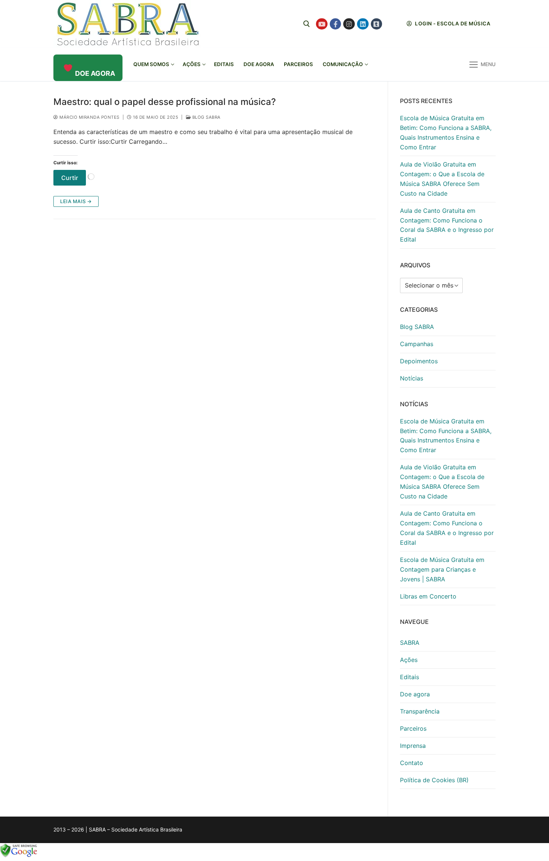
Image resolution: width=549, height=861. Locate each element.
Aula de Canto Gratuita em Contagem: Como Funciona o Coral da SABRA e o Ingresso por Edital (447, 225)
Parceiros (413, 728)
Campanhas (416, 344)
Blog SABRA (206, 117)
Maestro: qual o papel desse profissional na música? (164, 101)
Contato (411, 763)
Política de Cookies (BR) (434, 780)
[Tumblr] (376, 24)
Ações (409, 659)
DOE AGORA (95, 73)
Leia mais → (76, 201)
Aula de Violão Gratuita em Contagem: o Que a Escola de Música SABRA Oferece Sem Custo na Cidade (442, 179)
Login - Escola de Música (452, 24)
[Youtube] (322, 24)
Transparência (420, 711)
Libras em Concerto (428, 596)
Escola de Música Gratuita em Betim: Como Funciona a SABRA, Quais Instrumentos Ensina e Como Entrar (445, 132)
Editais (409, 677)
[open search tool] (306, 24)
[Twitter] (390, 24)
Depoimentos (419, 361)
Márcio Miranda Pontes (89, 117)
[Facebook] (335, 24)
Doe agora (415, 694)
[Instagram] (349, 24)
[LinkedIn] (363, 24)
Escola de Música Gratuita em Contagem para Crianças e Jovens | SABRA (442, 569)
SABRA (409, 642)
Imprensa (413, 745)
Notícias (411, 378)
